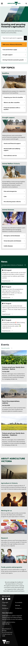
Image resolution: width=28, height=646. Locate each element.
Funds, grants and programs (11, 567)
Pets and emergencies (10, 191)
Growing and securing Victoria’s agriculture (13, 25)
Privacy (4, 605)
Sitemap (17, 605)
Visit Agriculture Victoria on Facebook (12, 265)
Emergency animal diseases (12, 236)
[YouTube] (9, 599)
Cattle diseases (8, 246)
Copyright (5, 602)
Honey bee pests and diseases (12, 241)
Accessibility (18, 602)
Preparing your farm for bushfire (13, 97)
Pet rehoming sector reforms (12, 201)
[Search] (25, 38)
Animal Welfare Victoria (11, 164)
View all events (5, 348)
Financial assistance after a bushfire (12, 108)
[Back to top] (22, 641)
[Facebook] (3, 599)
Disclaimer (5, 608)
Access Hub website (16, 619)
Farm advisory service (10, 155)
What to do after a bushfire (12, 102)
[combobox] (12, 38)
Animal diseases (8, 210)
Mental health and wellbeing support (12, 149)
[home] (14, 3)
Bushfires (5, 73)
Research (4, 538)
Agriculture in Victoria (9, 483)
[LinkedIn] (6, 599)
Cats (5, 196)
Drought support (7, 55)
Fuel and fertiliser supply (10, 49)
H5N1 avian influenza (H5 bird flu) (12, 44)
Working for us (6, 511)
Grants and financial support (12, 143)
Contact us (18, 608)
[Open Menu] (2, 3)
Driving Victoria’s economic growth (13, 60)
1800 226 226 (5, 624)
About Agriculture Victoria (13, 460)
